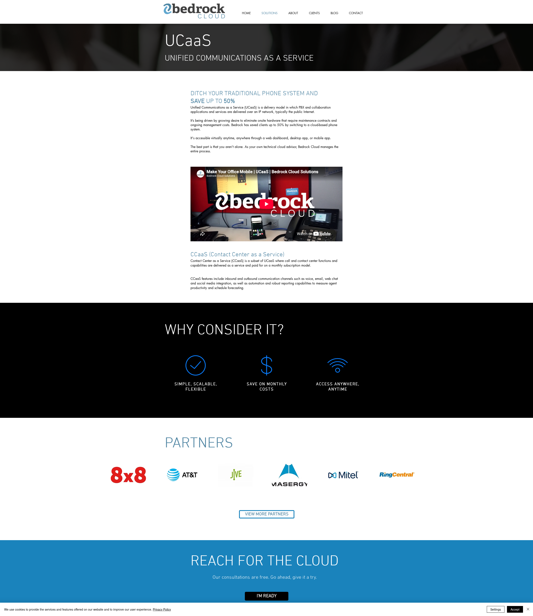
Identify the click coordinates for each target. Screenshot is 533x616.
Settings (495, 609)
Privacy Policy (162, 609)
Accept (515, 609)
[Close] (528, 609)
